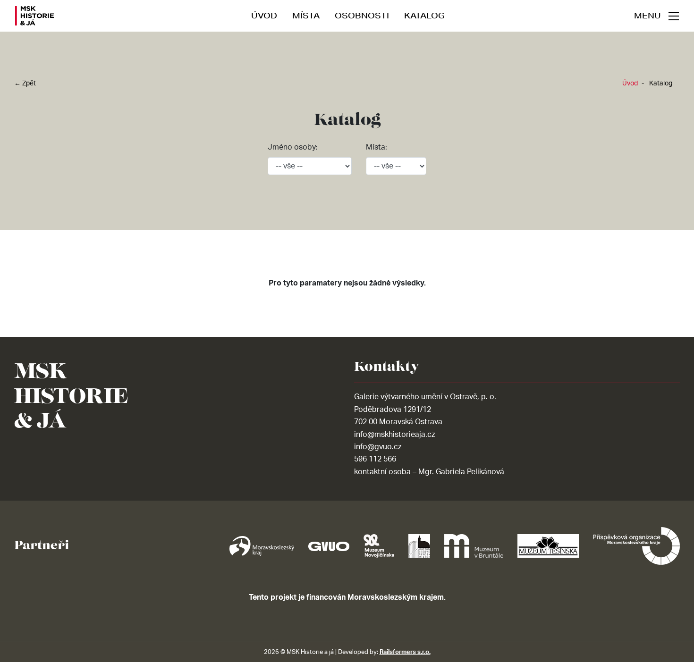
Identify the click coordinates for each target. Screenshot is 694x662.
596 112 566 (375, 459)
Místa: (376, 147)
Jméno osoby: (293, 147)
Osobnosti (362, 15)
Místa (306, 15)
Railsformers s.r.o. (405, 652)
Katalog (424, 15)
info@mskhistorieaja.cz (394, 434)
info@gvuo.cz (377, 447)
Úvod (264, 15)
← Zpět (25, 83)
